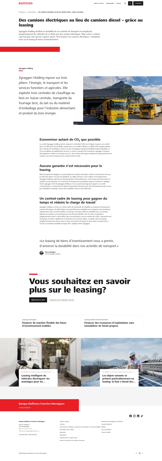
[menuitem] (98, 3)
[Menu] (130, 3)
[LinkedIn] (138, 416)
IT (142, 453)
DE (136, 453)
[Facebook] (130, 416)
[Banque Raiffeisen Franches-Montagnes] (25, 3)
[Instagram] (134, 416)
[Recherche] (125, 3)
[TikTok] (142, 416)
